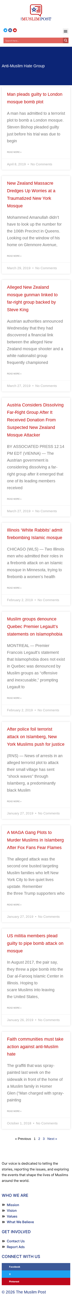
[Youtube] (15, 30)
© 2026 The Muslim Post (24, 1292)
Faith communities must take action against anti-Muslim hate (35, 1047)
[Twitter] (5, 30)
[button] (66, 31)
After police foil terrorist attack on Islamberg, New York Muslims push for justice (35, 737)
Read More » (14, 152)
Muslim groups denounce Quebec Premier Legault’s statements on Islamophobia (34, 626)
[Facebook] (10, 30)
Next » (52, 1139)
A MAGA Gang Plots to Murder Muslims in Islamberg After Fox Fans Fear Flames (35, 840)
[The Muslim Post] (36, 12)
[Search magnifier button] (66, 40)
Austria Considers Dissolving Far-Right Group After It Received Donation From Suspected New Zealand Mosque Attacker (35, 419)
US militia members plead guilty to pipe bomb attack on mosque (35, 943)
